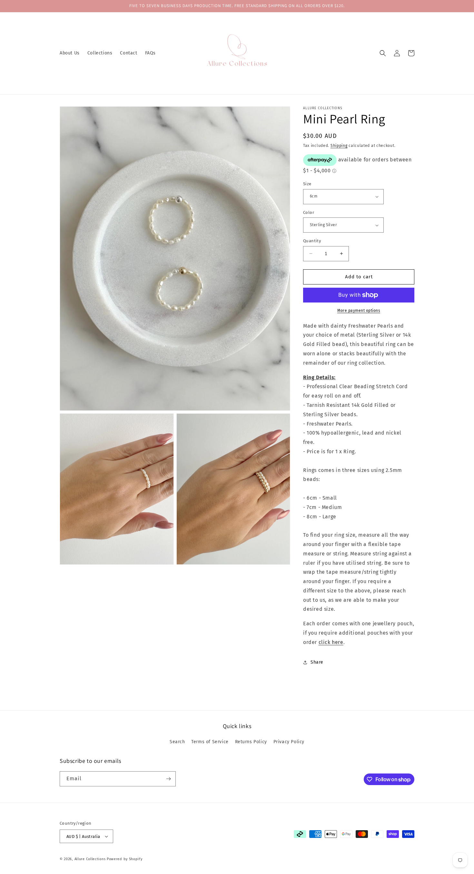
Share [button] (317, 662)
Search (177, 741)
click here (331, 642)
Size (307, 183)
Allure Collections (90, 859)
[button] (383, 53)
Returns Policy (251, 741)
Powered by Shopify (125, 859)
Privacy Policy (288, 741)
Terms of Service (210, 741)
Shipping (339, 145)
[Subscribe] (168, 778)
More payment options (358, 310)
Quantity (312, 240)
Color (308, 212)
